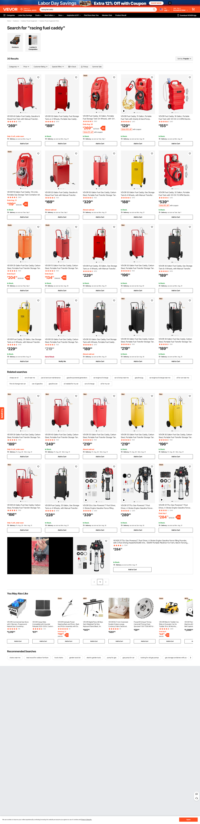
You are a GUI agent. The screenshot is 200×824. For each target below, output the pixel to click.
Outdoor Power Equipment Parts (49, 21)
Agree (188, 819)
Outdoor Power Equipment (29, 21)
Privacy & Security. (86, 819)
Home (9, 21)
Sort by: (180, 59)
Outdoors (16, 21)
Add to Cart (24, 144)
